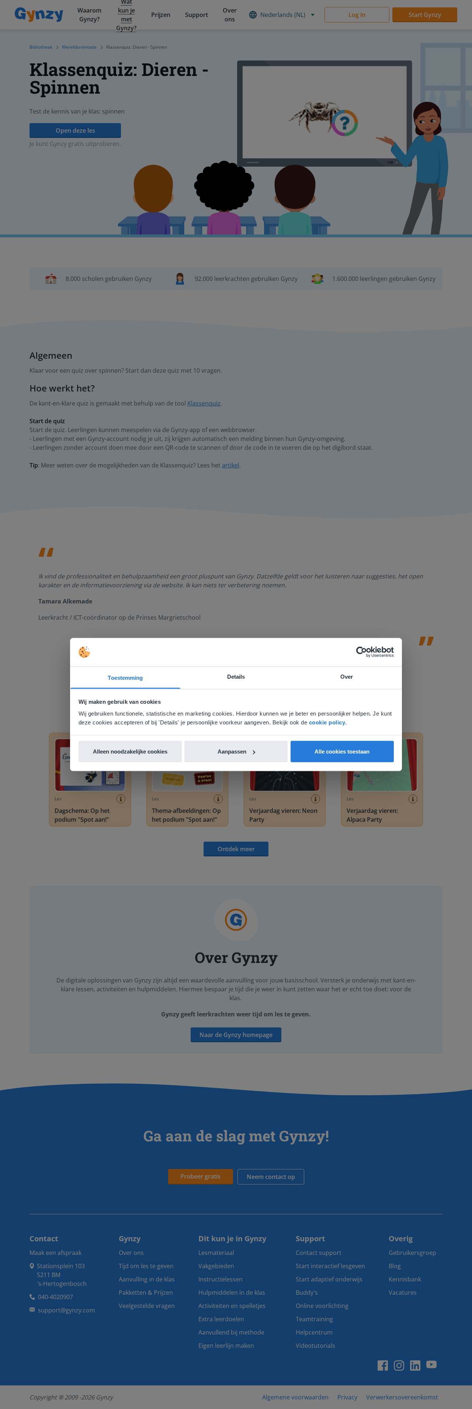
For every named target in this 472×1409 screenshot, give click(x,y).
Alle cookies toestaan (342, 751)
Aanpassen (232, 751)
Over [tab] (346, 676)
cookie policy (327, 722)
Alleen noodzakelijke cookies (130, 751)
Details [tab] (236, 676)
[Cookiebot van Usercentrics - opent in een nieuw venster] (361, 652)
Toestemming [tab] (125, 677)
